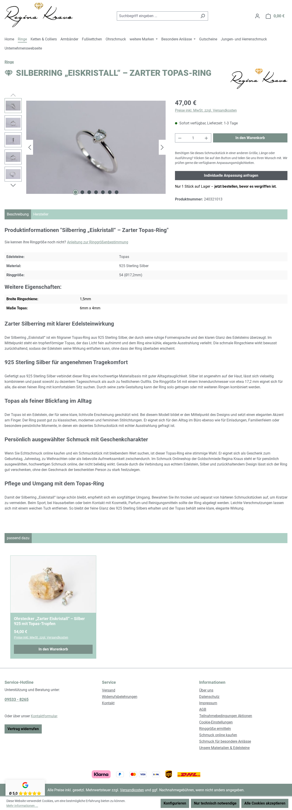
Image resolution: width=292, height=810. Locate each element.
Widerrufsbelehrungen (119, 696)
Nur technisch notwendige (215, 803)
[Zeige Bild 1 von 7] (75, 192)
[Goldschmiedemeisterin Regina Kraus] (258, 78)
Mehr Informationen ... (22, 805)
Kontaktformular (44, 716)
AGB (202, 709)
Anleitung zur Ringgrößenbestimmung (97, 242)
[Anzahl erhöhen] (206, 137)
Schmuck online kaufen (218, 735)
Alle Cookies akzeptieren (264, 803)
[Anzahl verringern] (180, 137)
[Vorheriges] (29, 147)
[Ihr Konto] (257, 16)
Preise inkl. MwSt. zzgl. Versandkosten (206, 110)
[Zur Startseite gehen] (39, 15)
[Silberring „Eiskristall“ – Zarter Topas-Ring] (96, 147)
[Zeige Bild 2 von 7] (82, 192)
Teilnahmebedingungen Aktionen (225, 716)
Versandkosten (132, 790)
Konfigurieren (175, 803)
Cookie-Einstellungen (216, 722)
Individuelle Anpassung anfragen (231, 175)
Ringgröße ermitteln (215, 728)
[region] (85, 147)
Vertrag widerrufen (23, 729)
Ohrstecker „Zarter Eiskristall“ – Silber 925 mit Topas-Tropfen (49, 621)
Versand (108, 690)
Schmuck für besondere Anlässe (225, 741)
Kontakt (108, 703)
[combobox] (157, 16)
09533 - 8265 (17, 699)
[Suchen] (202, 16)
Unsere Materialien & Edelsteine (224, 748)
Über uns (206, 690)
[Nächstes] (162, 147)
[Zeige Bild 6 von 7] (110, 192)
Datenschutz (209, 696)
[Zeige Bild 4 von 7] (96, 192)
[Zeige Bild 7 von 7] (116, 192)
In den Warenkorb (250, 138)
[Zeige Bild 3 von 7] (89, 192)
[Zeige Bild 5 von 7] (103, 192)
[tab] (18, 214)
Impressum (208, 703)
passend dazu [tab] (18, 538)
